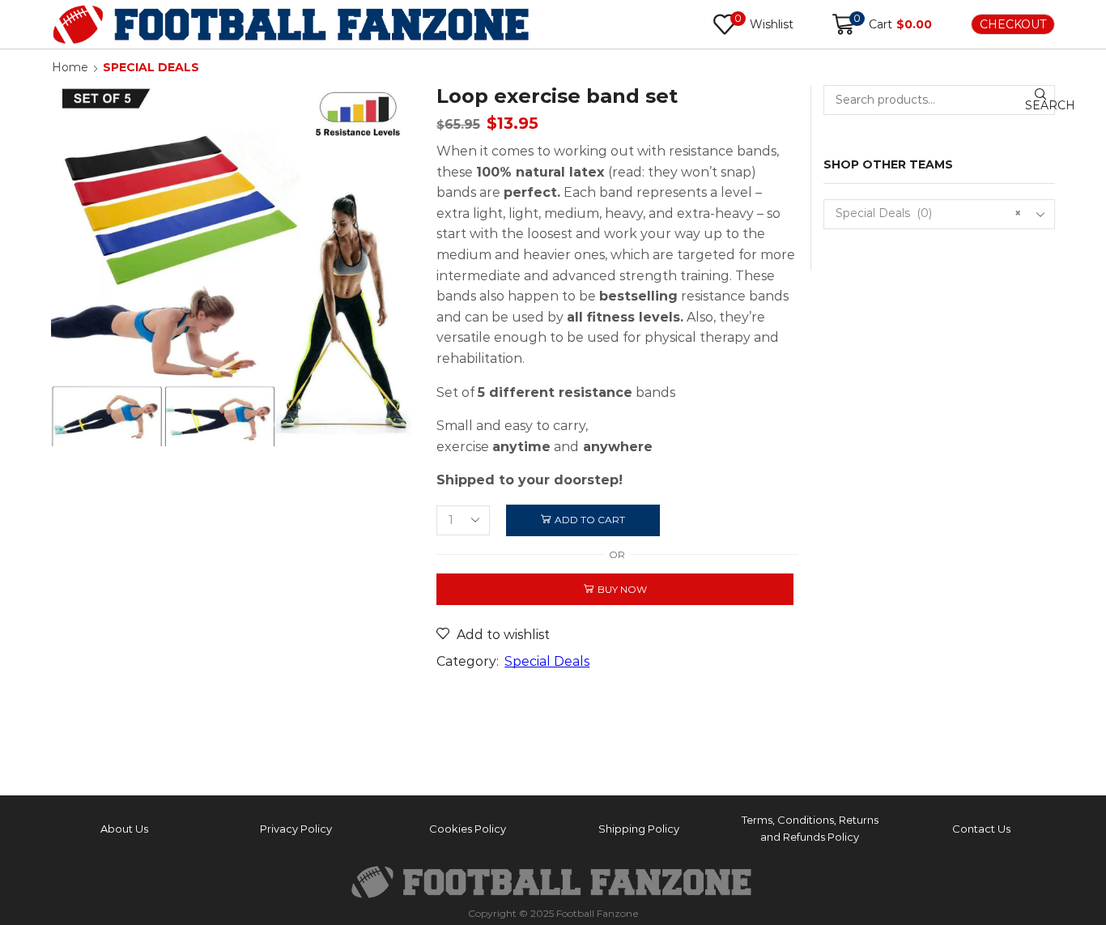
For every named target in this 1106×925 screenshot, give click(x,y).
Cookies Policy (467, 828)
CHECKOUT (1013, 24)
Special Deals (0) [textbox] (929, 213)
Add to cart (590, 520)
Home (70, 67)
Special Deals (151, 67)
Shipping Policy (638, 828)
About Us (124, 828)
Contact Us (981, 828)
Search (1040, 105)
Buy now (622, 589)
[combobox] (939, 214)
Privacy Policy (296, 828)
